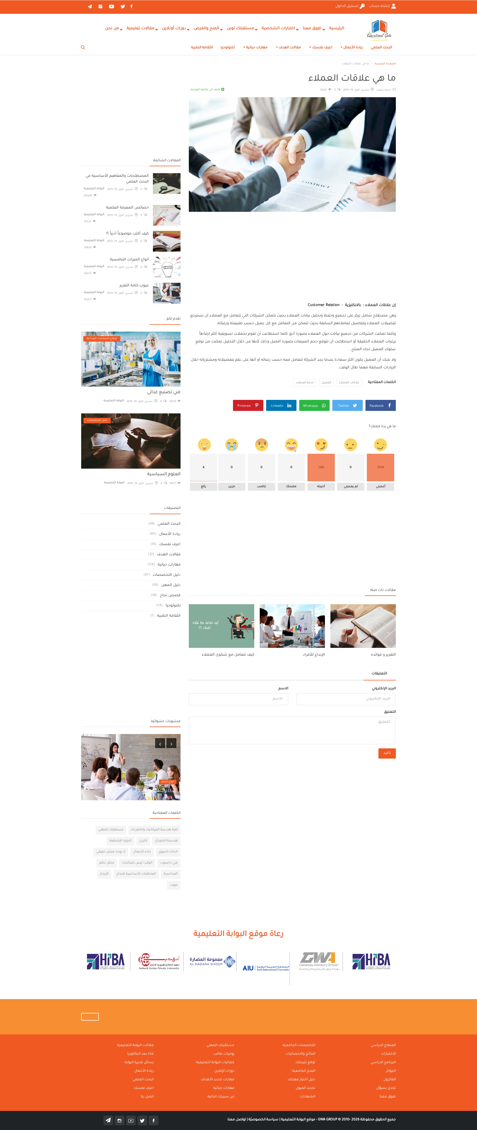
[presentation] (160, 743)
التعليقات (379, 674)
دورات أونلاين (174, 29)
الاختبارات (388, 1054)
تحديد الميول (305, 1088)
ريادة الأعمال (353, 48)
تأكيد (387, 753)
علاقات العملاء (349, 382)
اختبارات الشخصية (278, 29)
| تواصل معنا (237, 1120)
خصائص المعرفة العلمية (127, 208)
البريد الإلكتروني (384, 689)
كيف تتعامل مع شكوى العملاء (228, 655)
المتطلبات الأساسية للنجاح (136, 874)
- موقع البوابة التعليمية (298, 1120)
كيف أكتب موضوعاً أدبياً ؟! (127, 234)
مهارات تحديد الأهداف (217, 1080)
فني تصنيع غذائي (164, 392)
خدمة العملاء (305, 382)
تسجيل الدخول (347, 6)
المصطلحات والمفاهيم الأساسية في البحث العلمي (117, 179)
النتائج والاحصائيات (300, 1054)
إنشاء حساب (379, 6)
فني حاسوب (169, 863)
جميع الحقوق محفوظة (357, 1120)
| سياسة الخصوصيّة (264, 1120)
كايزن (143, 841)
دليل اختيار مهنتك (301, 1080)
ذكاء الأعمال (142, 852)
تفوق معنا (312, 29)
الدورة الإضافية (120, 841)
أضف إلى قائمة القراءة (205, 89)
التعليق (390, 712)
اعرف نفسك (321, 48)
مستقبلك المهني (110, 830)
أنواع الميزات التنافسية (129, 260)
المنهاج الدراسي (383, 1045)
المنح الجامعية (303, 1071)
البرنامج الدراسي (383, 1063)
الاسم (283, 689)
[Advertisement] (292, 252)
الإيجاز (104, 874)
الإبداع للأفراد (314, 655)
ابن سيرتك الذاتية (221, 1097)
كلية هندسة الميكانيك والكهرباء (154, 830)
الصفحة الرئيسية (385, 63)
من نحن (112, 29)
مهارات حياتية (256, 48)
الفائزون (389, 1080)
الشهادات (307, 1097)
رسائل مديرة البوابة (139, 1063)
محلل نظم (106, 863)
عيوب (174, 885)
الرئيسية (336, 29)
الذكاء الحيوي (168, 852)
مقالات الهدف (289, 48)
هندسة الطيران (166, 841)
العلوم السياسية (164, 474)
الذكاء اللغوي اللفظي (155, 791)
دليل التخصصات (167, 575)
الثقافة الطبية (202, 48)
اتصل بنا (147, 1097)
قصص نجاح (170, 595)
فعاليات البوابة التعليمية (215, 1063)
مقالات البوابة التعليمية (135, 1045)
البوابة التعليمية (94, 188)
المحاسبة (171, 874)
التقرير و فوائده (383, 655)
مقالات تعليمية (140, 29)
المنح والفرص (206, 29)
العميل (326, 382)
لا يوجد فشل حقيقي (110, 852)
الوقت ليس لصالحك (137, 863)
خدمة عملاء (385, 90)
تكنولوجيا (228, 48)
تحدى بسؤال (386, 1088)
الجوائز (391, 1071)
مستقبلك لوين (240, 29)
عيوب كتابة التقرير (134, 286)
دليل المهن (171, 585)
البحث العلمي (381, 48)
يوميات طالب (223, 1054)
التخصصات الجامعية (299, 1045)
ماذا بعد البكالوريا (140, 1054)
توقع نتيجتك (305, 1063)
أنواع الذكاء (167, 781)
